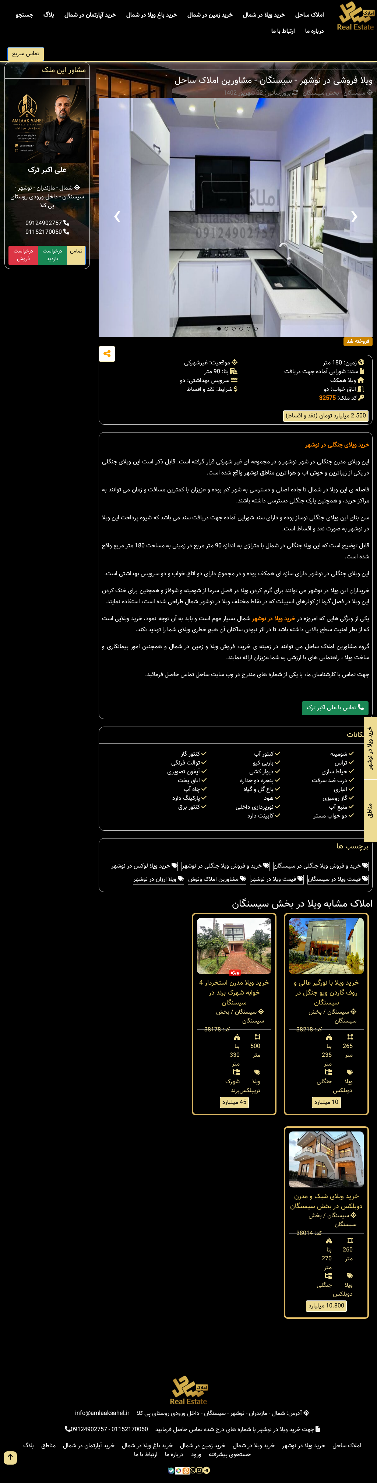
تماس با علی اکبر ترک (332, 708)
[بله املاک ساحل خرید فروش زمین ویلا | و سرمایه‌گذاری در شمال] (171, 1471)
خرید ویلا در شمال (264, 15)
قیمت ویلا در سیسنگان (335, 879)
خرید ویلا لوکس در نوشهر (141, 866)
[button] (219, 329)
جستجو (24, 15)
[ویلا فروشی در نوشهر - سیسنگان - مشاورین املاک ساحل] (236, 217)
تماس (76, 251)
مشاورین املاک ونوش (214, 879)
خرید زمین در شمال (210, 15)
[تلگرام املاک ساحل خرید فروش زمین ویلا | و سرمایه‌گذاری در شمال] (206, 1471)
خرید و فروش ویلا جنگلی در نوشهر (222, 866)
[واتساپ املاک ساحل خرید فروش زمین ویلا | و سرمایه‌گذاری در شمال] (193, 1471)
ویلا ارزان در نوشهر (155, 879)
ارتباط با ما (283, 31)
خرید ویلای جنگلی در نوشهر (337, 445)
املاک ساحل (309, 15)
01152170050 (44, 232)
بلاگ (48, 15)
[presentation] (117, 217)
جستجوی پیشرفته (230, 1454)
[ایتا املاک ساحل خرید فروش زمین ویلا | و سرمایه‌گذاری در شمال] (186, 1471)
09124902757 (44, 223)
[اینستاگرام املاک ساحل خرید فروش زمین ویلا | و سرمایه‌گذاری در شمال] (199, 1471)
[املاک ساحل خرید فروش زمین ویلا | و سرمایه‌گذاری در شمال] (355, 16)
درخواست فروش (23, 255)
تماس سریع (25, 54)
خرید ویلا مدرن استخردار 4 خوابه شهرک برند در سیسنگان (234, 993)
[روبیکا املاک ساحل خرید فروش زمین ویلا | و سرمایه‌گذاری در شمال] (178, 1471)
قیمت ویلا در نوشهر (273, 879)
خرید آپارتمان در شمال (90, 15)
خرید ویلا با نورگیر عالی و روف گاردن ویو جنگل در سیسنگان (326, 993)
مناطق (48, 1446)
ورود (196, 1454)
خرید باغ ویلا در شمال (151, 15)
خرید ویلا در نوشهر (273, 619)
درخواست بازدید (52, 255)
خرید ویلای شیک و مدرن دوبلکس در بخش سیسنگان (326, 1201)
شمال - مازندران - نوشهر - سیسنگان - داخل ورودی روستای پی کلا (47, 197)
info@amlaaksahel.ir (102, 1413)
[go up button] (10, 1458)
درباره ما (314, 31)
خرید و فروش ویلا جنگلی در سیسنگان (318, 866)
